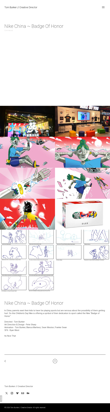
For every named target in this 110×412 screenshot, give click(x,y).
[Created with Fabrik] (1, 398)
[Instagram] (12, 393)
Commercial (8, 30)
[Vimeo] (17, 393)
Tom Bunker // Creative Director (18, 386)
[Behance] (28, 393)
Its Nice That (10, 336)
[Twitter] (6, 393)
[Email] (23, 393)
